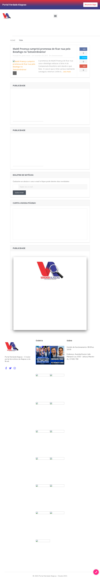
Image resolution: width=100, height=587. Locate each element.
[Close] (86, 257)
